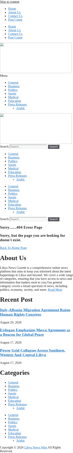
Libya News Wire (36, 447)
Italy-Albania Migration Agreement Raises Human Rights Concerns (35, 312)
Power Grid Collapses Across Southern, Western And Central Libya (32, 352)
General (13, 82)
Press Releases (17, 104)
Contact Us (15, 16)
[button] (36, 76)
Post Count (15, 19)
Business (13, 86)
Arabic (20, 108)
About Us (14, 12)
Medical (13, 97)
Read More (55, 289)
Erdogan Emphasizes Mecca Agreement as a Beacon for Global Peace (35, 332)
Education (14, 101)
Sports (12, 93)
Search (4, 146)
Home (12, 8)
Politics (12, 90)
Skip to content (9, 1)
